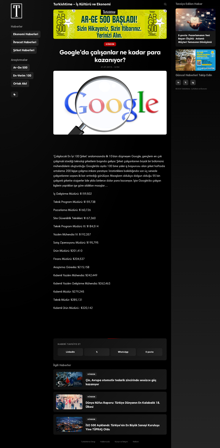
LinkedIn (70, 352)
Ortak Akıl (20, 83)
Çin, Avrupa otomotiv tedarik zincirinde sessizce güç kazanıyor (121, 382)
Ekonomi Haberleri (25, 34)
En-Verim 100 (22, 75)
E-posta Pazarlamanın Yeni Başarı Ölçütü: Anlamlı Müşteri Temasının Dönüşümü (195, 39)
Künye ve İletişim (121, 442)
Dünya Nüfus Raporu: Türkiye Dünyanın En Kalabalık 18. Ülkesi (123, 404)
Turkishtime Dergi (88, 442)
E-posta (150, 352)
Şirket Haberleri (23, 50)
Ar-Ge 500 (20, 67)
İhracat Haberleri (24, 42)
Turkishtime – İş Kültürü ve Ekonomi (82, 4)
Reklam (136, 442)
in (178, 82)
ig (193, 82)
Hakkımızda (105, 442)
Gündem (110, 44)
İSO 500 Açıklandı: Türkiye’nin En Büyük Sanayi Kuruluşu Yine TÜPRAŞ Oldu (123, 427)
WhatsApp (123, 352)
